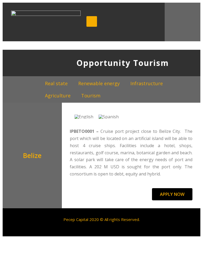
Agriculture (58, 95)
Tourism (90, 95)
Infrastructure (146, 83)
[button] (172, 194)
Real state (56, 83)
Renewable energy (99, 83)
